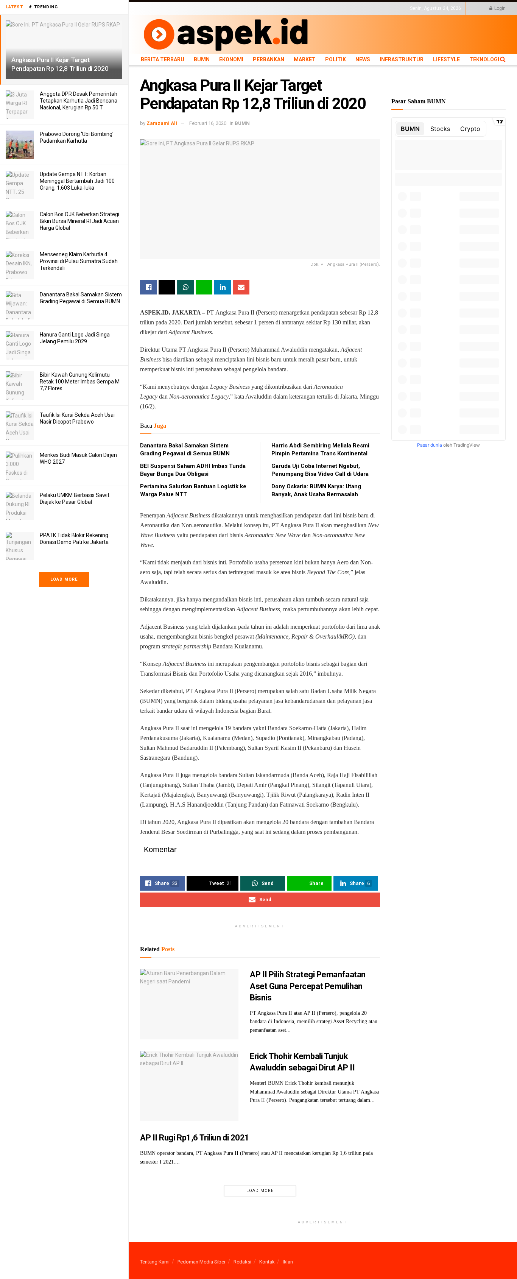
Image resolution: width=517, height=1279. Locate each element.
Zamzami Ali (161, 123)
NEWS (303, 8)
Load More (64, 579)
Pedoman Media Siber (202, 1262)
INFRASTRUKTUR (331, 8)
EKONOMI (209, 8)
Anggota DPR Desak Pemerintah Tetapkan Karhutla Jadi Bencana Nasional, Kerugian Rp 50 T (78, 101)
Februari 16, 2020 (207, 123)
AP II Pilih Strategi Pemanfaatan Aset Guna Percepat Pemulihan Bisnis (308, 986)
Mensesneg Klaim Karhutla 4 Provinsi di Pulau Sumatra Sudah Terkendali (79, 261)
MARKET (263, 8)
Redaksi (242, 1262)
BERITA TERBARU (158, 8)
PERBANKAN (237, 8)
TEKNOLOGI (392, 8)
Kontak (267, 1262)
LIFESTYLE (364, 8)
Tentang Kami (155, 1262)
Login (499, 8)
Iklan (288, 1262)
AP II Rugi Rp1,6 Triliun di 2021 (194, 1137)
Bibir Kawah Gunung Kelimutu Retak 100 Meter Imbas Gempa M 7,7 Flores (80, 381)
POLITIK (285, 8)
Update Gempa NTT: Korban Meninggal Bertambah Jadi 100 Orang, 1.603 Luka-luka (77, 181)
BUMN (188, 8)
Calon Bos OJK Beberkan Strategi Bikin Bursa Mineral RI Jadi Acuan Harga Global (79, 221)
